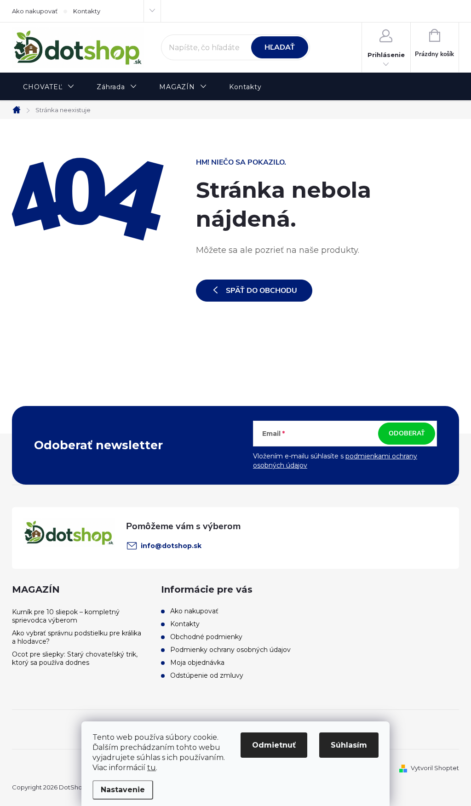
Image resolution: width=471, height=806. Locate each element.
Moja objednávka (197, 662)
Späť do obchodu (261, 291)
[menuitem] (49, 87)
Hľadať (279, 47)
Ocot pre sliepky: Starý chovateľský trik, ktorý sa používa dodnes (75, 658)
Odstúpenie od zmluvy (206, 675)
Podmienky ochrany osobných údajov (230, 650)
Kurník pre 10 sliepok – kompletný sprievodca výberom (66, 616)
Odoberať (407, 433)
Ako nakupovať (34, 11)
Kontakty (86, 11)
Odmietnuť (274, 745)
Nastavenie (123, 789)
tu (151, 767)
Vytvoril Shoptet (435, 768)
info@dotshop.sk (171, 546)
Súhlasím (349, 745)
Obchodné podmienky (206, 637)
